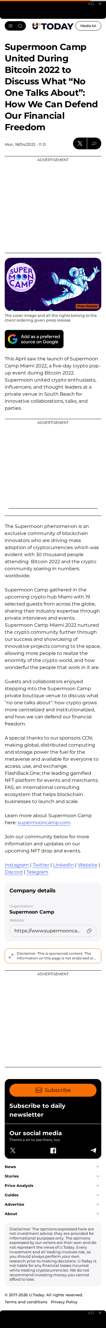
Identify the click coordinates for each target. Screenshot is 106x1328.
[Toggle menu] (15, 26)
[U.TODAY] (53, 26)
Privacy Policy (64, 1301)
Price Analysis (19, 1185)
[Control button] (94, 143)
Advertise (14, 1204)
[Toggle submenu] (97, 1166)
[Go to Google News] (34, 339)
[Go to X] (12, 1150)
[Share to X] (80, 143)
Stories (12, 1176)
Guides (12, 1194)
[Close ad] (100, 3)
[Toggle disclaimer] (10, 955)
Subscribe (58, 1090)
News (10, 1166)
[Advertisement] (53, 204)
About (11, 1213)
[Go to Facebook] (53, 1150)
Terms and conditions (26, 1301)
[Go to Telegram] (93, 1150)
